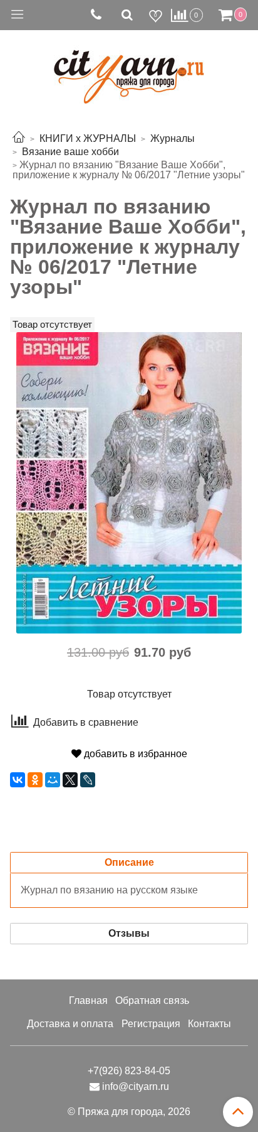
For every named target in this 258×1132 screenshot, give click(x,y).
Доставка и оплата (70, 1023)
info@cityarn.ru (135, 1086)
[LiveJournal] (87, 779)
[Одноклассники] (35, 779)
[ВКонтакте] (17, 779)
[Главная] (19, 138)
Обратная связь (152, 1000)
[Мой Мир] (52, 779)
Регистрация (150, 1023)
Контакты (209, 1023)
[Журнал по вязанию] (129, 482)
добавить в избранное (134, 753)
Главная (88, 1000)
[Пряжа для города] (129, 69)
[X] (70, 779)
